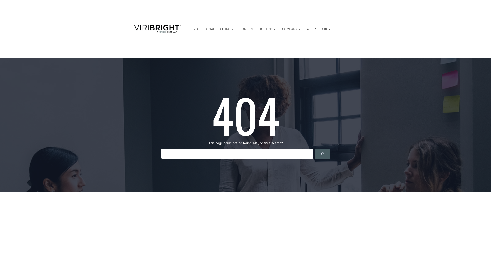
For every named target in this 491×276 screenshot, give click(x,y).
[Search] (322, 154)
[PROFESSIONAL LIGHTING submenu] (232, 29)
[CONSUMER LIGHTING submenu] (275, 29)
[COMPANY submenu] (299, 29)
